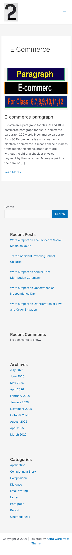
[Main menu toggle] (64, 12)
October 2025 (19, 415)
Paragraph (17, 504)
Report (14, 510)
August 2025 (18, 421)
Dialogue (16, 484)
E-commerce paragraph (28, 117)
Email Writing (19, 491)
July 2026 (16, 370)
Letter (14, 497)
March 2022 (18, 434)
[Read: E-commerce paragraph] (36, 88)
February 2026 (20, 396)
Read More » (12, 172)
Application (17, 465)
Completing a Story (23, 471)
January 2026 (19, 402)
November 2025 (21, 409)
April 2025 (17, 428)
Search (9, 207)
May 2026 (17, 383)
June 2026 (17, 376)
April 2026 (17, 389)
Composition (18, 478)
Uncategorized (20, 517)
